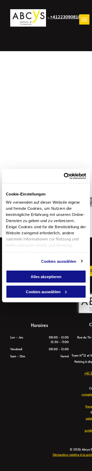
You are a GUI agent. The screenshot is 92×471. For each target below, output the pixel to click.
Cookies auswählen (58, 261)
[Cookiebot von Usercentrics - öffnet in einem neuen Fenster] (65, 176)
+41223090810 (65, 17)
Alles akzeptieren (46, 277)
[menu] (84, 19)
